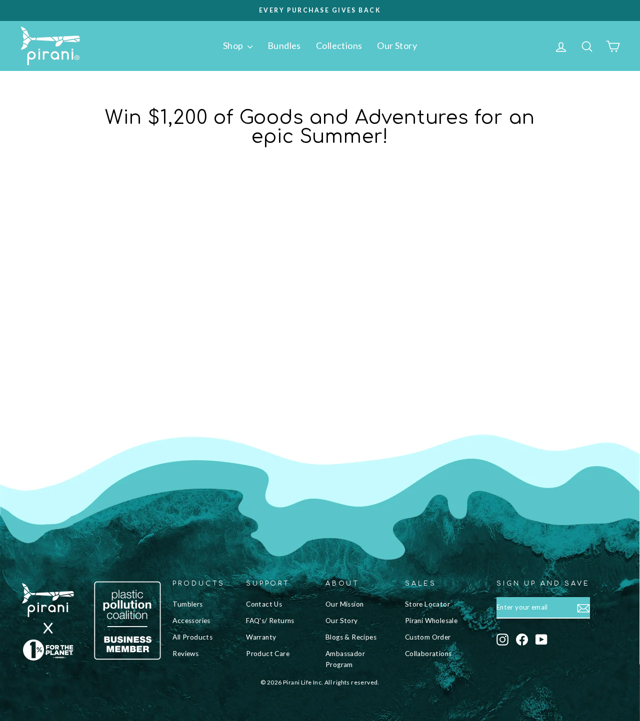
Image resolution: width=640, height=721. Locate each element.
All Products (192, 637)
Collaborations (428, 654)
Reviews (185, 654)
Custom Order (428, 637)
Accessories (191, 621)
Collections (339, 45)
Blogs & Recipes (351, 637)
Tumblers (187, 604)
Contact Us (264, 604)
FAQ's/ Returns (270, 621)
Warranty (261, 637)
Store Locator (427, 604)
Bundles (284, 45)
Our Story (397, 45)
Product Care (268, 654)
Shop (234, 45)
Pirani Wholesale (431, 621)
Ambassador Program (345, 659)
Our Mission (345, 604)
